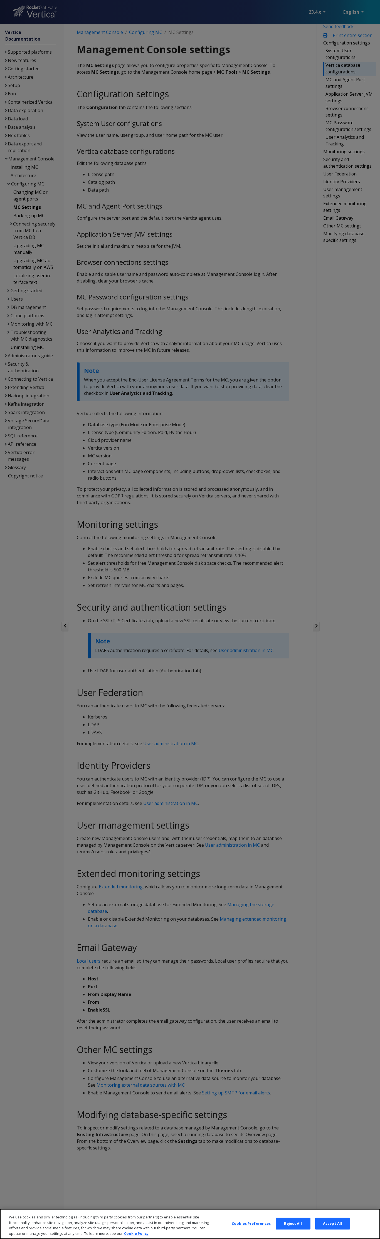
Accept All (332, 1223)
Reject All (293, 1223)
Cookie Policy (136, 1233)
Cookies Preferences (251, 1223)
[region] (190, 1224)
